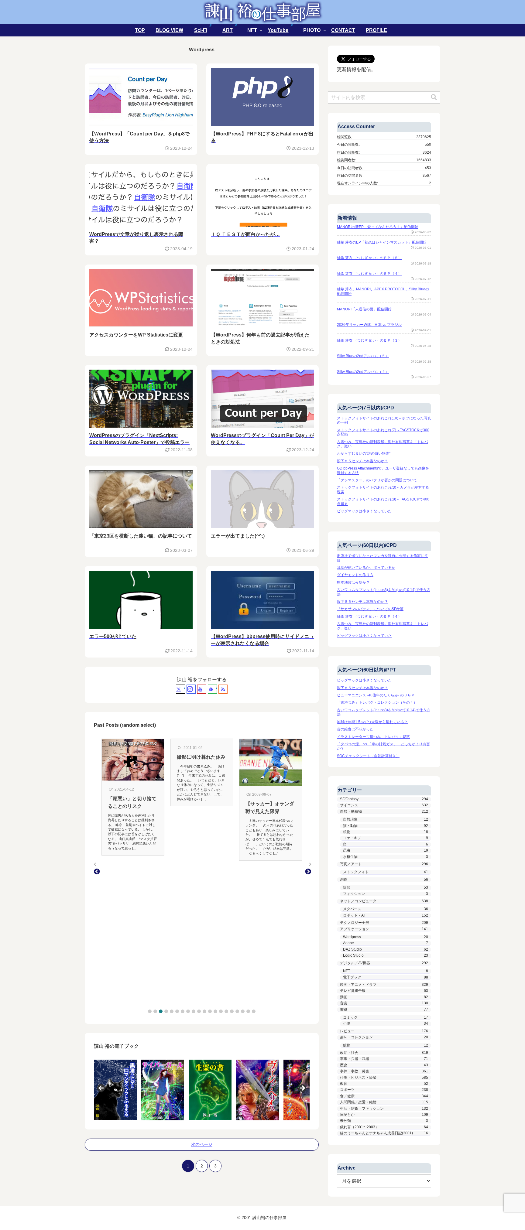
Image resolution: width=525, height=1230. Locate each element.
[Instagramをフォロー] (191, 689)
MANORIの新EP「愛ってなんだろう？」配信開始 (377, 227)
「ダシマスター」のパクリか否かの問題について (377, 480)
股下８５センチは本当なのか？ (362, 461)
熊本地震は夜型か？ (353, 582)
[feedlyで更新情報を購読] (212, 689)
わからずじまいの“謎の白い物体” (363, 453)
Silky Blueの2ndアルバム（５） (363, 356)
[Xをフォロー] (180, 689)
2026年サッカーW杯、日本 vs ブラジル (369, 325)
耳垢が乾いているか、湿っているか (366, 567)
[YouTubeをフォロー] (201, 689)
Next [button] (302, 1088)
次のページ (201, 1144)
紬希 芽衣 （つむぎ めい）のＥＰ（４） (369, 274)
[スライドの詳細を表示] (115, 1090)
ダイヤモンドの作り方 (355, 575)
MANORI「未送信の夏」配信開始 (364, 309)
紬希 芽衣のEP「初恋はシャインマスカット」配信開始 (382, 242)
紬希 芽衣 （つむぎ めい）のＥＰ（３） (369, 340)
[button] (150, 1011)
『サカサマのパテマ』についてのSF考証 (370, 609)
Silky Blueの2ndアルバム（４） (363, 372)
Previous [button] (101, 1088)
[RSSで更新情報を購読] (223, 689)
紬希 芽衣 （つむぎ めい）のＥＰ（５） (369, 258)
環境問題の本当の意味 (269, 791)
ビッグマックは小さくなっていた (364, 511)
